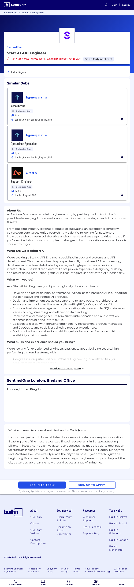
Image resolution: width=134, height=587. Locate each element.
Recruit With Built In (64, 518)
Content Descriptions (38, 541)
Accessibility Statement (34, 570)
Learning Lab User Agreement (13, 570)
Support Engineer (21, 181)
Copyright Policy (52, 570)
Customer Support (89, 518)
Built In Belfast (118, 516)
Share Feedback (92, 526)
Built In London (118, 539)
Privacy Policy (65, 570)
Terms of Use (76, 570)
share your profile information (72, 491)
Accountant (18, 106)
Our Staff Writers (36, 531)
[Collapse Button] (122, 118)
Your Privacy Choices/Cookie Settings (98, 570)
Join (114, 4)
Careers (35, 523)
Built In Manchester (116, 548)
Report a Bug (91, 533)
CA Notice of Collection (120, 570)
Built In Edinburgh (115, 531)
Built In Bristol (118, 523)
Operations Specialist (24, 143)
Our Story (36, 516)
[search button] (106, 5)
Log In (126, 4)
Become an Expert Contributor (64, 530)
